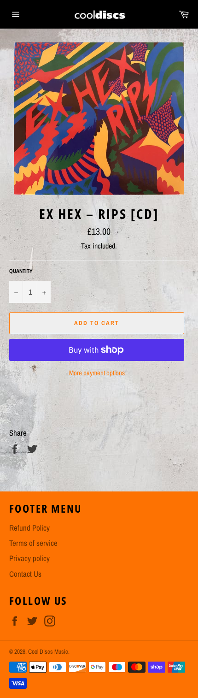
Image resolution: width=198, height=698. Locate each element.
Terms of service (33, 543)
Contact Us (25, 573)
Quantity (21, 271)
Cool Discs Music (48, 651)
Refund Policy (29, 527)
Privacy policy (29, 558)
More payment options (97, 373)
